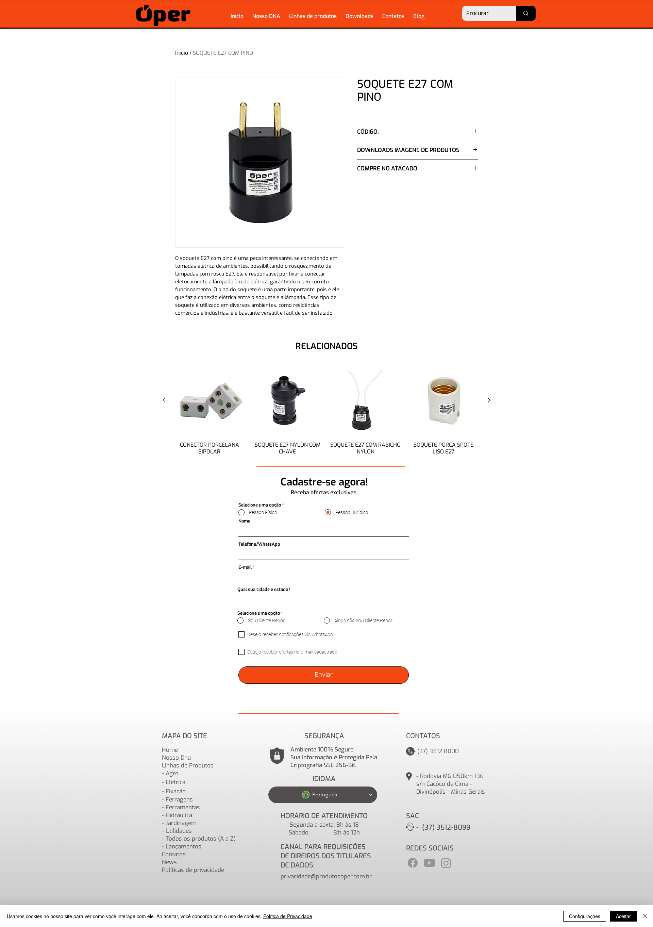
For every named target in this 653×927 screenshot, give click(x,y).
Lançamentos (183, 846)
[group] (326, 410)
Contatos (174, 854)
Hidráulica (179, 815)
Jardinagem (181, 823)
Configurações (584, 916)
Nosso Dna (176, 758)
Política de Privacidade (287, 916)
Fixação (176, 791)
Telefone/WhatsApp (259, 544)
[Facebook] (412, 863)
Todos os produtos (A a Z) (201, 839)
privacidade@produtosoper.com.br (326, 876)
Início (181, 52)
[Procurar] (526, 13)
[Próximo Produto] (489, 400)
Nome (244, 521)
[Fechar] (645, 916)
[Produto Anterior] (164, 400)
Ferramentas (183, 807)
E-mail (245, 567)
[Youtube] (429, 863)
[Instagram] (446, 863)
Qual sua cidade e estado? (263, 589)
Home (170, 750)
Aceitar (623, 916)
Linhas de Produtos (188, 765)
